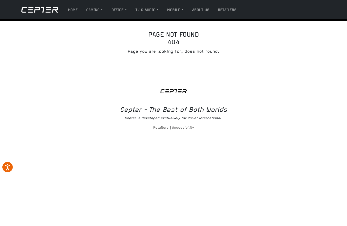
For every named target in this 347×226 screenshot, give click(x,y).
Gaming (93, 10)
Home (73, 10)
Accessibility (183, 128)
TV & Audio (145, 10)
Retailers (227, 10)
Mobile (173, 10)
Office (117, 10)
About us (200, 10)
